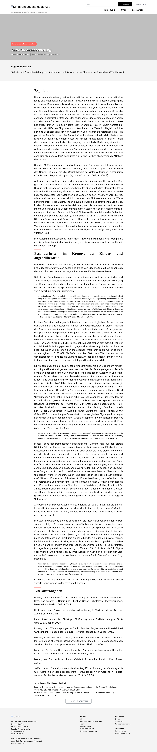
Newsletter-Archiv (87, 729)
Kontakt (117, 719)
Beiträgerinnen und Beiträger (91, 721)
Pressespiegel (85, 726)
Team (82, 724)
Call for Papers (120, 731)
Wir (81, 719)
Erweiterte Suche (140, 4)
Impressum (119, 721)
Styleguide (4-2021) (122, 733)
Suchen (125, 4)
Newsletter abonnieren (88, 731)
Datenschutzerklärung (123, 724)
